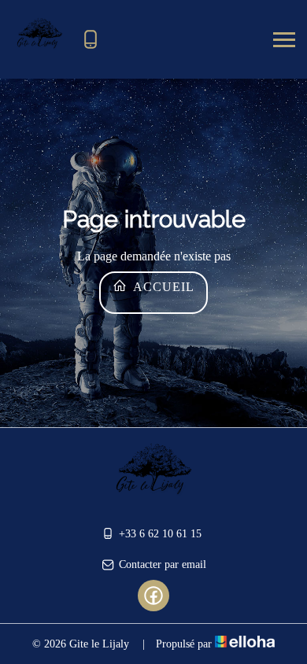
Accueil (162, 286)
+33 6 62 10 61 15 (160, 534)
